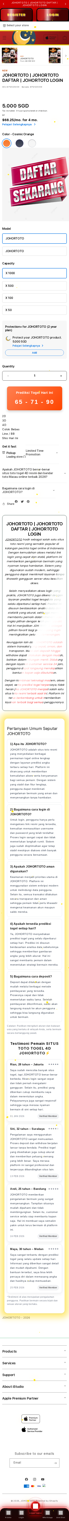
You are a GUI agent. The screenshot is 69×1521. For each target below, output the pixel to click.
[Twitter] (23, 502)
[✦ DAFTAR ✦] (34, 1519)
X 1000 (10, 273)
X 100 (9, 298)
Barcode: (25, 87)
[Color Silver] (32, 143)
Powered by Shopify (47, 1501)
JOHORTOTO (15, 238)
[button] (4, 37)
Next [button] (65, 4)
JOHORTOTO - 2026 (16, 1317)
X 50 (8, 310)
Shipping (20, 111)
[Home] (24, 37)
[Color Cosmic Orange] (6, 143)
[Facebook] (17, 502)
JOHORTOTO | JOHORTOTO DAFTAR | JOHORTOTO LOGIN (34, 4)
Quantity (8, 366)
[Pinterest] (29, 502)
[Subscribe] (55, 1463)
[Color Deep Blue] (19, 143)
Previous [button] (3, 4)
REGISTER (16, 14)
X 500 (9, 286)
